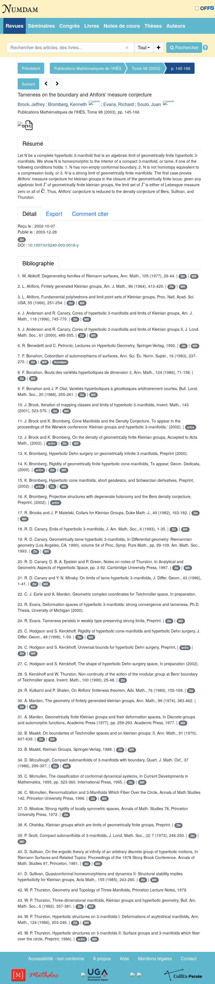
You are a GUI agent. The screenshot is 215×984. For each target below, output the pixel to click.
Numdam (60, 362)
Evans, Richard (118, 104)
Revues (15, 25)
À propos (102, 958)
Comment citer (90, 213)
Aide (124, 958)
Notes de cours (122, 25)
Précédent (31, 68)
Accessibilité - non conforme (56, 958)
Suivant (28, 84)
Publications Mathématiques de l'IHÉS (87, 68)
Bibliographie (38, 263)
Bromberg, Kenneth (67, 104)
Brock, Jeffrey (31, 104)
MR (194, 276)
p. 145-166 (180, 68)
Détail (29, 213)
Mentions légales (155, 958)
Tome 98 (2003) (146, 68)
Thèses (153, 25)
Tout (142, 47)
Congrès (69, 25)
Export (54, 213)
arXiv (190, 427)
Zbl (22, 239)
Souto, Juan (149, 104)
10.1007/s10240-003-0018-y (53, 245)
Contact (188, 958)
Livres (91, 25)
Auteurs (175, 25)
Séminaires (41, 25)
